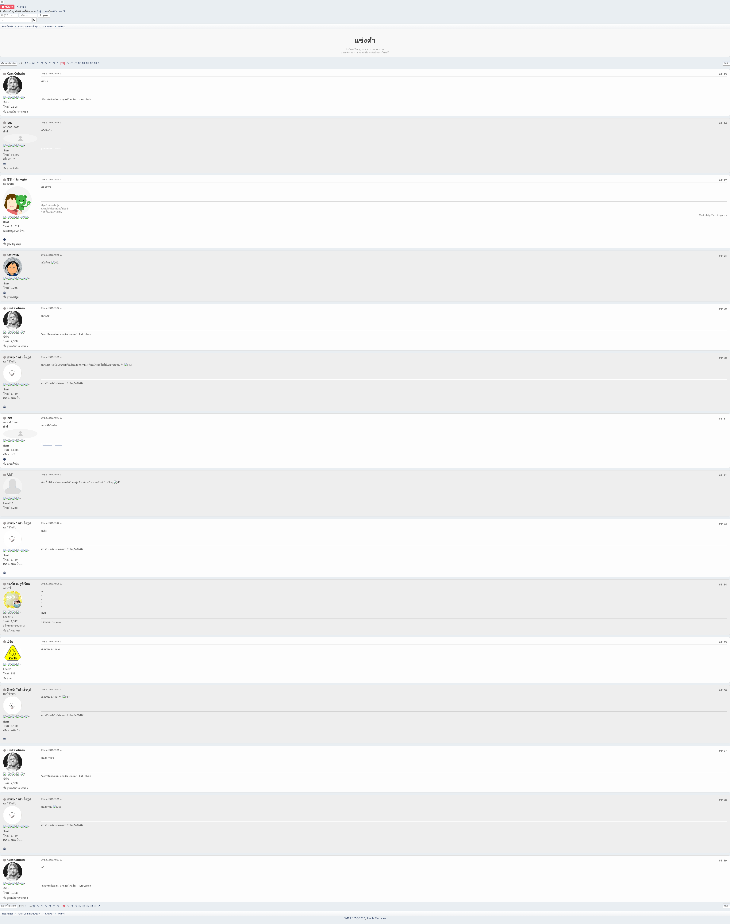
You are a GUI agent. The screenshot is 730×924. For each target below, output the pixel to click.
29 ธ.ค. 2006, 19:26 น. (51, 583)
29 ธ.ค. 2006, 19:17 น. (51, 357)
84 (95, 63)
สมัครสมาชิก (59, 11)
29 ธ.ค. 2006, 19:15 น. (51, 73)
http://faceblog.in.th (716, 215)
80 (79, 63)
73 (49, 63)
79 (75, 63)
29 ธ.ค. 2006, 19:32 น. (51, 689)
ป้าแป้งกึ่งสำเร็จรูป (19, 357)
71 (41, 63)
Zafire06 (13, 255)
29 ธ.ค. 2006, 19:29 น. (51, 641)
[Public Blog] (4, 239)
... (30, 63)
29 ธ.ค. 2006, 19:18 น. (51, 474)
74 (53, 63)
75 (57, 63)
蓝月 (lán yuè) (17, 179)
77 (67, 63)
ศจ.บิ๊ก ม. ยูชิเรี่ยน (18, 584)
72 (45, 63)
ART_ (10, 475)
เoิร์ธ (10, 641)
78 (71, 63)
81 (83, 63)
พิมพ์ (726, 63)
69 (33, 63)
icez (9, 123)
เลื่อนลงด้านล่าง (8, 63)
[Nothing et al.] (4, 292)
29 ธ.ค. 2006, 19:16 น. (51, 254)
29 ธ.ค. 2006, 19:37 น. (51, 859)
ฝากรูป (58, 148)
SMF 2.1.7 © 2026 (354, 918)
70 (37, 63)
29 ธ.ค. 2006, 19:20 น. (51, 523)
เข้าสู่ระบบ (41, 11)
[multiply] (4, 406)
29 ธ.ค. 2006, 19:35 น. (51, 750)
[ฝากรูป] (4, 164)
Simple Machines (376, 918)
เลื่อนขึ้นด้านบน (8, 905)
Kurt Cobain (16, 73)
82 (87, 63)
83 (91, 63)
